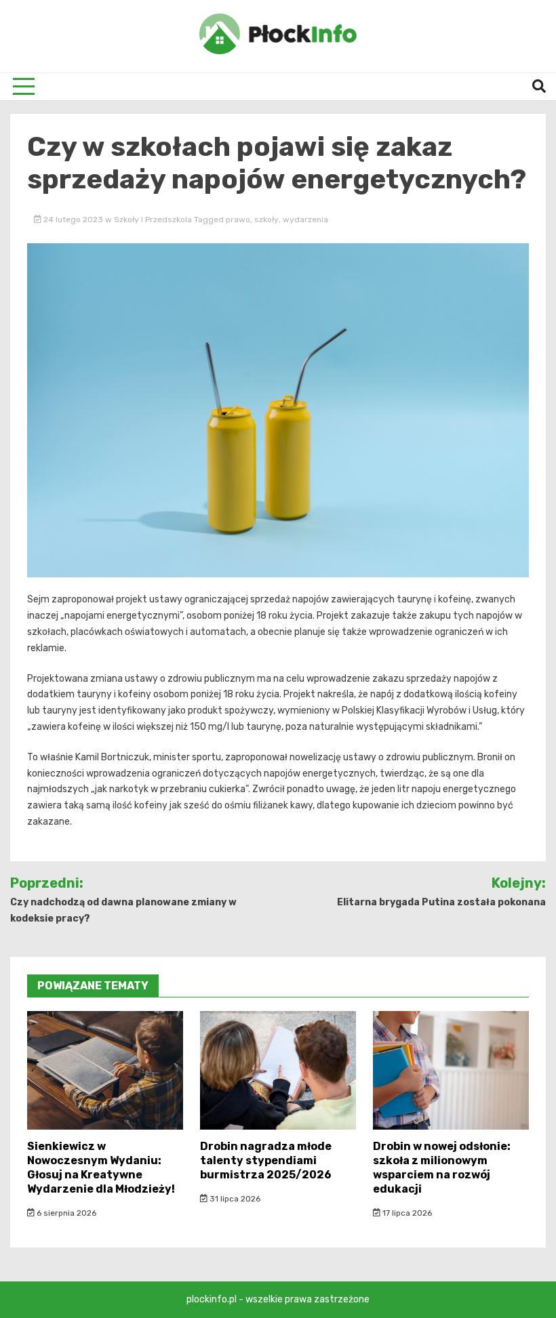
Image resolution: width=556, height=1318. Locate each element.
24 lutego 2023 (73, 219)
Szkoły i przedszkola (153, 219)
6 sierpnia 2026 (65, 1213)
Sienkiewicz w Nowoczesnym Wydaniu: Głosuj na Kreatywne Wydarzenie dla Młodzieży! (101, 1167)
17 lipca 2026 (406, 1213)
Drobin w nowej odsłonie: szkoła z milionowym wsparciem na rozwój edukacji (442, 1167)
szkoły (266, 219)
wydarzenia (305, 219)
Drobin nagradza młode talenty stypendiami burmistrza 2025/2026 (266, 1160)
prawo (238, 219)
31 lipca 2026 (233, 1198)
